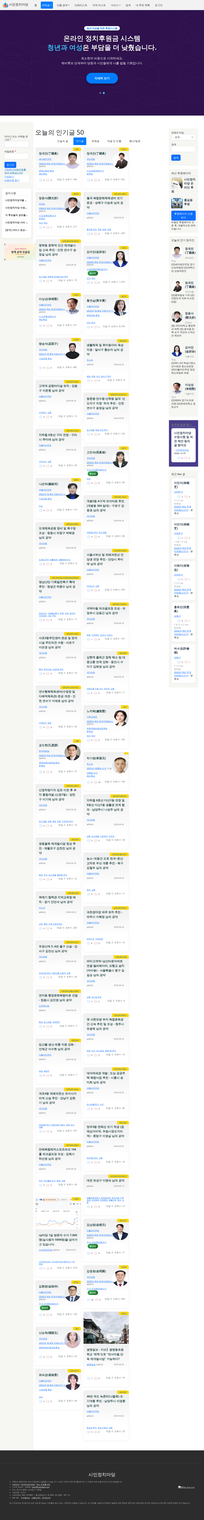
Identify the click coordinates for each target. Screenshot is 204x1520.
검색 (128, 5)
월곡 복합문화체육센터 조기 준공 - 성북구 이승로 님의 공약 (105, 202)
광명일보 (91, 1364)
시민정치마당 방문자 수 (61, 1261)
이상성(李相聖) (48, 299)
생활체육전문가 (93, 1198)
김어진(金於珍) (96, 252)
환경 (41, 875)
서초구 (76, 633)
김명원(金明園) (96, 1271)
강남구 (76, 1089)
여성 (41, 223)
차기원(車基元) (96, 758)
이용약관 (15, 1484)
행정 (41, 669)
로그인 (159, 5)
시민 (102, 1104)
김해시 (76, 1145)
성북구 (124, 194)
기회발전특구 (53, 613)
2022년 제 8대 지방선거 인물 (101, 310)
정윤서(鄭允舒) (48, 198)
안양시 (124, 550)
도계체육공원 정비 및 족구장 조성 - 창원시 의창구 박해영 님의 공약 (57, 532)
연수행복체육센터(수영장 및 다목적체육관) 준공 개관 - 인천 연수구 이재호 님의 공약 (57, 696)
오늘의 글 (62, 141)
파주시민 (90, 939)
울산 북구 (123, 854)
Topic (76, 1199)
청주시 (124, 1015)
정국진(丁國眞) (48, 153)
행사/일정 (134, 141)
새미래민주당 (45, 159)
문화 (100, 229)
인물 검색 (62, 5)
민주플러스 (25, 1497)
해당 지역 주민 (101, 430)
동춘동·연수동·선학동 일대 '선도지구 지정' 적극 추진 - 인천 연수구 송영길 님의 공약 (106, 403)
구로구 (124, 497)
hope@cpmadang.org (40, 1487)
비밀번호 (9, 151)
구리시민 (43, 461)
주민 (54, 615)
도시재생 (100, 1050)
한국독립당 (44, 751)
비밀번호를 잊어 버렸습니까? (15, 171)
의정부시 (123, 604)
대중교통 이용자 (58, 1125)
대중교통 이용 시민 (95, 688)
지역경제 (43, 615)
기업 (49, 615)
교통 (49, 412)
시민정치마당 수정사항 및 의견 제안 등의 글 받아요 (16, 207)
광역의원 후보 (93, 315)
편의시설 (47, 669)
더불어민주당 (93, 213)
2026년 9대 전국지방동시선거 (54, 163)
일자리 (72, 613)
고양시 (76, 294)
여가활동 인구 (50, 1180)
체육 (104, 229)
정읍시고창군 (74, 991)
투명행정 (104, 1200)
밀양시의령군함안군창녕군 (69, 577)
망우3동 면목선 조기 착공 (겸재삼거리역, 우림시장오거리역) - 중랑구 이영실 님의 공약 (105, 1131)
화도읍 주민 (92, 1427)
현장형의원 (106, 1198)
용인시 (124, 296)
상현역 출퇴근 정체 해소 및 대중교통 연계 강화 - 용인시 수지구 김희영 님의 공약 (106, 661)
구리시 (76, 430)
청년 (45, 223)
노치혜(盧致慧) (96, 711)
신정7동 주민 (67, 821)
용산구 (124, 448)
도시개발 (43, 276)
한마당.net (46, 1497)
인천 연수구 (74, 241)
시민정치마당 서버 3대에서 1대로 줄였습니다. (16, 222)
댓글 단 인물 (114, 141)
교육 (41, 924)
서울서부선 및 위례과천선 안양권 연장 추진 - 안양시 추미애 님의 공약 (105, 559)
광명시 (124, 1313)
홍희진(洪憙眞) (181, 609)
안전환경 (95, 1200)
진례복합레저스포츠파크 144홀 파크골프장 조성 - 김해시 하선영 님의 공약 (57, 1153)
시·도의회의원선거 (95, 170)
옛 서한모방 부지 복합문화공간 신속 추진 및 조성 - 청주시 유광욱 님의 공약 (105, 1024)
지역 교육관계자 (55, 924)
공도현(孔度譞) (48, 745)
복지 (119, 1200)
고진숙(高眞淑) (96, 452)
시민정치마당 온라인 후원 (183, 185)
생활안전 (112, 1200)
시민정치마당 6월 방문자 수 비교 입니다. (16, 200)
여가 (98, 376)
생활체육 (54, 559)
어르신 (103, 635)
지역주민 (43, 412)
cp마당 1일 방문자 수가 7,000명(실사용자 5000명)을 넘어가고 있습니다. (58, 1239)
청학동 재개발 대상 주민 (57, 276)
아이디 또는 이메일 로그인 (16, 138)
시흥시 (124, 1069)
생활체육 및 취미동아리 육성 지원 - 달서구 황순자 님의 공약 (105, 349)
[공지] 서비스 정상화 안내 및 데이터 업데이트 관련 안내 (16, 229)
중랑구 (76, 194)
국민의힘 (91, 159)
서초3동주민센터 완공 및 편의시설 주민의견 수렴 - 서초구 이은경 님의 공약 (58, 642)
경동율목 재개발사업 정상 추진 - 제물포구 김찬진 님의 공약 (57, 848)
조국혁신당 (44, 1005)
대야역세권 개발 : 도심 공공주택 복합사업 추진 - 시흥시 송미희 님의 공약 (106, 1077)
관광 (63, 1180)
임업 (41, 1071)
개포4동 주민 (44, 1125)
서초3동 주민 (57, 669)
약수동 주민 (96, 997)
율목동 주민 (62, 875)
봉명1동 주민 (110, 1050)
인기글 (80, 141)
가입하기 (9, 169)
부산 (124, 707)
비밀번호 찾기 (11, 180)
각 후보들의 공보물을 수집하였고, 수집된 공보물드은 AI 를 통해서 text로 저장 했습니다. (16, 215)
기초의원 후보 (45, 358)
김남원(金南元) (96, 1225)
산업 (67, 613)
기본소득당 (92, 716)
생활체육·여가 (64, 559)
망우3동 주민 (92, 1158)
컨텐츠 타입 (177, 132)
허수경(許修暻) (181, 650)
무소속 (90, 360)
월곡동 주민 (92, 229)
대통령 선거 (92, 773)
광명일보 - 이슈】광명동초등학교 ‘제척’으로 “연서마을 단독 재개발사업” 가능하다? (105, 1354)
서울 (77, 741)
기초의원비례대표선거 (97, 269)
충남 (77, 1328)
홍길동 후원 (188, 202)
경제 (62, 613)
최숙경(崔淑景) (48, 1375)
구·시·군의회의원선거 (96, 469)
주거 (45, 875)
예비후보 (43, 173)
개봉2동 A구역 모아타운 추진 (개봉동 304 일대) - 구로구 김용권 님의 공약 (105, 505)
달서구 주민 (106, 376)
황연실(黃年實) (96, 300)
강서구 (76, 942)
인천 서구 (123, 1220)
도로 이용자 (103, 1427)
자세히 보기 (102, 78)
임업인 (46, 1071)
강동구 (76, 381)
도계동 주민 (44, 559)
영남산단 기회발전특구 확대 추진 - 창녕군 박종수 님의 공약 (57, 586)
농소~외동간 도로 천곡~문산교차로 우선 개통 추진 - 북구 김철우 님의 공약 (105, 863)
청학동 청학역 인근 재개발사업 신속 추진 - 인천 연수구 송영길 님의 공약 (57, 249)
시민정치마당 (18, 4)
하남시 (124, 247)
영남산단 (43, 613)
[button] (100, 93)
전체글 (46, 5)
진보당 (42, 203)
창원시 (76, 524)
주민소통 (115, 1198)
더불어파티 (36, 1497)
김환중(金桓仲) (48, 1286)
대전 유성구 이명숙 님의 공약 (105, 1180)
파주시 (124, 149)
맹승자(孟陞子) (48, 344)
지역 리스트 (99, 5)
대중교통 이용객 (59, 973)
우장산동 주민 (45, 973)
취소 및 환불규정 (43, 1484)
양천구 (76, 785)
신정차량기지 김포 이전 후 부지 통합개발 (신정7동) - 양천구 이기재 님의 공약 (57, 794)
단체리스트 (81, 5)
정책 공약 (117, 194)
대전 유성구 (122, 1176)
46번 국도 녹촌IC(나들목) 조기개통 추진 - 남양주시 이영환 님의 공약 (106, 1400)
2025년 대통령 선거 (96, 768)
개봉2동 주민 (92, 532)
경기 (77, 149)
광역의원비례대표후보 (97, 728)
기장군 (76, 339)
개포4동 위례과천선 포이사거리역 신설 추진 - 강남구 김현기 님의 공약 (57, 1098)
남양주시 (123, 796)
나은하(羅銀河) (48, 484)
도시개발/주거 (93, 1104)
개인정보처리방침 (28, 1484)
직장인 (111, 836)
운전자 (107, 688)
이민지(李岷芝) (181, 485)
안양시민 (90, 586)
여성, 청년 (91, 322)
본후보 (90, 173)
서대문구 (178, 491)
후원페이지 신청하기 (183, 215)
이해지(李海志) (181, 567)
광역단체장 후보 (46, 170)
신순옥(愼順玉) (48, 1333)
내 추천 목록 (143, 5)
